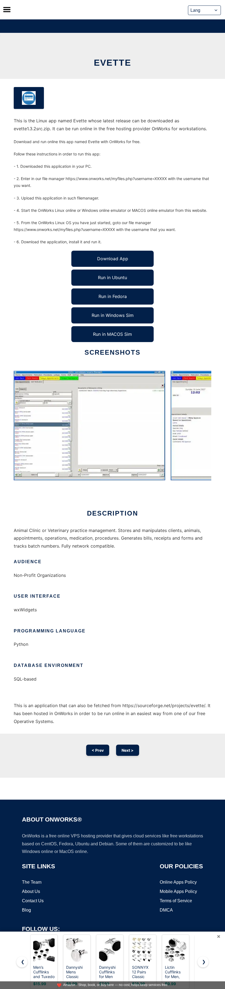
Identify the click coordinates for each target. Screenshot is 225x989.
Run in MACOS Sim (112, 334)
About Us (31, 891)
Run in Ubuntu (112, 277)
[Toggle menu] (7, 9)
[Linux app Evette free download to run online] (29, 98)
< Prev (98, 750)
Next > (128, 750)
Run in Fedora (113, 296)
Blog (26, 910)
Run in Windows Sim (113, 315)
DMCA (166, 910)
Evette (112, 63)
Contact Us (33, 900)
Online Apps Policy (178, 882)
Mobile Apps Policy (178, 891)
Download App (112, 258)
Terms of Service (176, 900)
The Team (31, 882)
